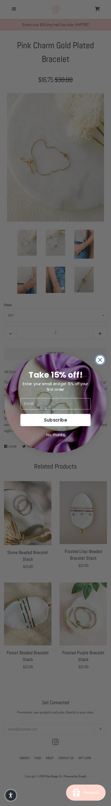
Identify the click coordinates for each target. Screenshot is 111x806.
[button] (10, 795)
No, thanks (55, 434)
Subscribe (55, 420)
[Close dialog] (100, 359)
